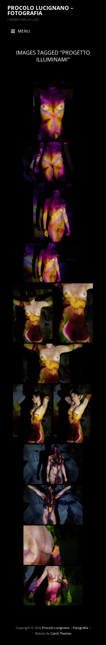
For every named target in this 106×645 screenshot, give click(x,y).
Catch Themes (61, 633)
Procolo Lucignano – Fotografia (40, 10)
